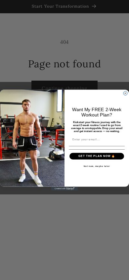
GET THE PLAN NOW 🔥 (96, 156)
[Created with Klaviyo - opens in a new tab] (64, 188)
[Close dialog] (125, 93)
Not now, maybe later (97, 166)
